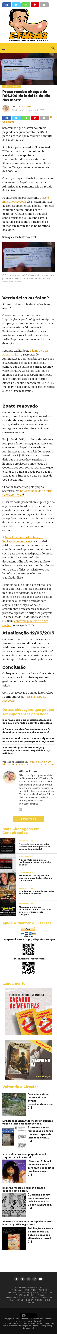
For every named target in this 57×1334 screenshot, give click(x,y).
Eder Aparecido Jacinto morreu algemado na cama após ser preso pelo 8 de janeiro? (28, 740)
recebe (51, 764)
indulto (19, 764)
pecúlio (28, 764)
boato (31, 762)
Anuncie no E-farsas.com (28, 1287)
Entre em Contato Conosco (21, 1297)
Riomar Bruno (34, 1300)
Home (12, 1300)
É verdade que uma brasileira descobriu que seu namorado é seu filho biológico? (27, 721)
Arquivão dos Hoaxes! (24, 1290)
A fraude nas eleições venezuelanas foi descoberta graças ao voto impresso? (26, 731)
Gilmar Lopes (23, 106)
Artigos (43, 1290)
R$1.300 (43, 764)
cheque (39, 762)
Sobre (48, 1300)
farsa (11, 764)
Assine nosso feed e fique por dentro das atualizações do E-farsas (30, 1293)
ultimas (29, 1302)
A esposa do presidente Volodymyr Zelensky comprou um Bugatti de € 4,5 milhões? (26, 750)
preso (35, 764)
